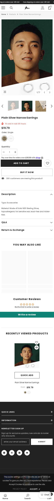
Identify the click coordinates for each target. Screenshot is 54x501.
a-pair (28, 392)
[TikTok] (19, 453)
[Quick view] (36, 347)
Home (3, 14)
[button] (44, 92)
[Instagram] (4, 453)
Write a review (27, 314)
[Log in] (42, 7)
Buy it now (27, 172)
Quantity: (5, 146)
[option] (27, 57)
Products (12, 14)
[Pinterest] (12, 453)
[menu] (3, 8)
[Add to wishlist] (36, 342)
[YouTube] (27, 453)
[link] (47, 163)
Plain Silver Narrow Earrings (27, 382)
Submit (41, 441)
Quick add (27, 375)
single (25, 392)
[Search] (11, 8)
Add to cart (22, 163)
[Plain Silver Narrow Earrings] (27, 356)
